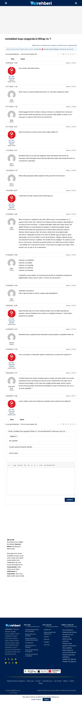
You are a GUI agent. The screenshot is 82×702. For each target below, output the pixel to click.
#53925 (73, 126)
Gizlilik (72, 681)
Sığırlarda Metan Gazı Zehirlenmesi (50, 633)
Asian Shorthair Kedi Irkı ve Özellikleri (31, 650)
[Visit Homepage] (41, 3)
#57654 (73, 349)
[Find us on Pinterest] (15, 659)
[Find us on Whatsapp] (12, 663)
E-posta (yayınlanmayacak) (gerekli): (20, 447)
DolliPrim (46, 637)
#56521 (73, 214)
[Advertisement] (41, 20)
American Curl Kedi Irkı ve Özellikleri (31, 655)
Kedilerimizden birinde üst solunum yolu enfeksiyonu (69, 634)
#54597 (73, 150)
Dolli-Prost (47, 645)
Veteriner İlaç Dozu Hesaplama (16, 681)
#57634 (73, 329)
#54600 (73, 170)
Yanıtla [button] (68, 63)
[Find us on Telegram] (16, 663)
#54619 (73, 190)
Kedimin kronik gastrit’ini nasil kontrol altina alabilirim (69, 645)
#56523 (73, 285)
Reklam (65, 681)
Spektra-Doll (47, 629)
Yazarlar (38, 681)
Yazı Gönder (57, 681)
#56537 (73, 305)
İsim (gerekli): (13, 441)
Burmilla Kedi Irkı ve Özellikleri (30, 646)
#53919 (73, 86)
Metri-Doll (46, 639)
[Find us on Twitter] (9, 659)
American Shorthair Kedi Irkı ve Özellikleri (31, 630)
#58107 (73, 373)
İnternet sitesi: (13, 453)
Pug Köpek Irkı (29, 643)
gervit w (38, 45)
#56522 (73, 255)
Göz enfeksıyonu (67, 630)
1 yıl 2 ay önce (37, 49)
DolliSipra (46, 642)
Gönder (70, 500)
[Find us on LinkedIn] (12, 659)
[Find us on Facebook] (5, 659)
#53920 (73, 106)
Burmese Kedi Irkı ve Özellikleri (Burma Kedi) (31, 639)
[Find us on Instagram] (9, 663)
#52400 (73, 63)
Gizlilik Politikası (36, 699)
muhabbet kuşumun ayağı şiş (49, 45)
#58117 (73, 396)
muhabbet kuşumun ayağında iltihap (67, 45)
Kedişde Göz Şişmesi (69, 659)
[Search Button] (76, 3)
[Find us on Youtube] (6, 663)
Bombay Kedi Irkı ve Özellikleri (30, 635)
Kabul (47, 699)
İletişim (41, 683)
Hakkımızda (30, 681)
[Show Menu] (6, 3)
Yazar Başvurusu (47, 681)
